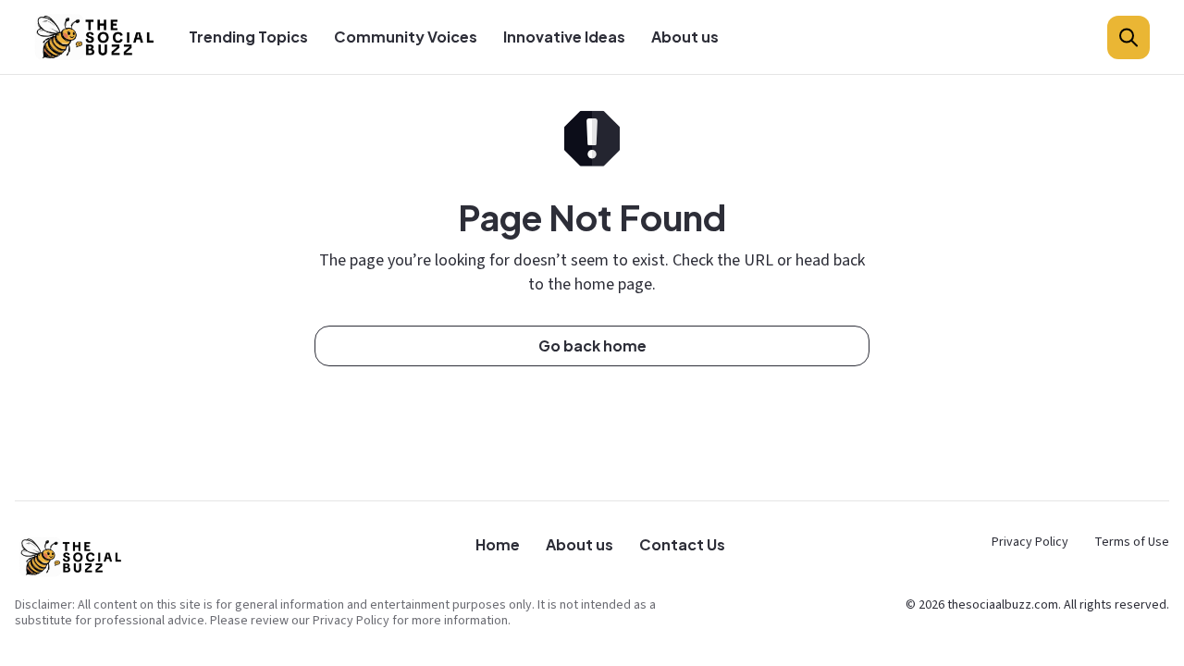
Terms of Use (1131, 542)
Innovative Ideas (564, 36)
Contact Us (682, 544)
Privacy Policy (1030, 542)
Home (497, 544)
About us (685, 36)
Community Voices (405, 36)
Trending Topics (248, 36)
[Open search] (1128, 37)
